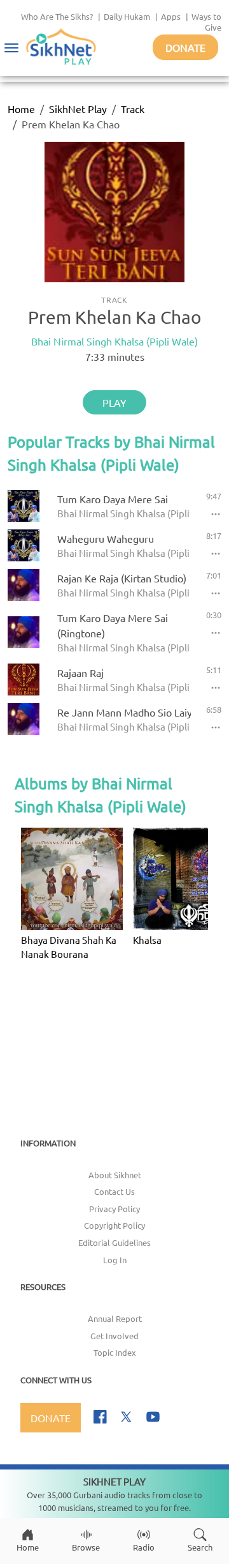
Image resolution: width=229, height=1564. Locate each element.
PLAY (114, 402)
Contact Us (114, 1191)
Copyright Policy (114, 1225)
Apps (171, 16)
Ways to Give (206, 22)
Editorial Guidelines (114, 1242)
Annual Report (115, 1318)
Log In (115, 1259)
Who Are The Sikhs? (57, 16)
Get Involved (114, 1335)
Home (21, 108)
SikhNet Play (78, 108)
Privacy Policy (114, 1208)
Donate (185, 47)
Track (132, 108)
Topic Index (115, 1352)
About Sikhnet (114, 1174)
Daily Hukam (127, 16)
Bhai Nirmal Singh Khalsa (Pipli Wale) (114, 341)
